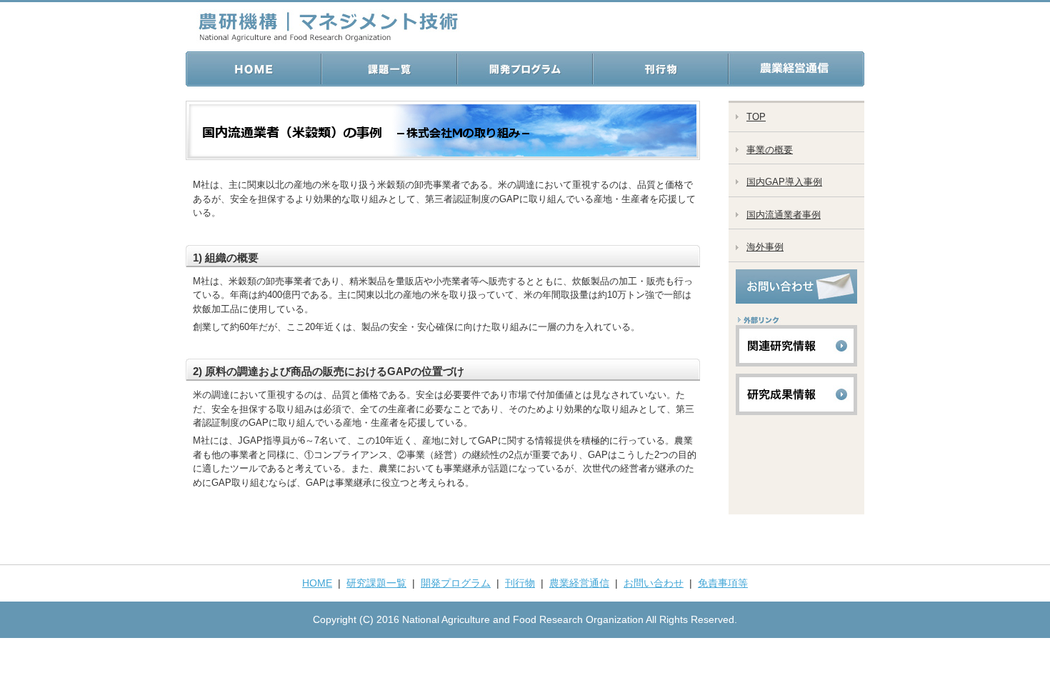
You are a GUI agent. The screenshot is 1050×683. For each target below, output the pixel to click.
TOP (756, 116)
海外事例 (765, 246)
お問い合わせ (654, 583)
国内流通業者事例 (783, 214)
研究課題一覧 (376, 583)
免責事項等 (723, 583)
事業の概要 (769, 149)
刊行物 (520, 583)
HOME (317, 583)
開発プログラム (456, 583)
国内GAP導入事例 (784, 181)
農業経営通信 (579, 583)
